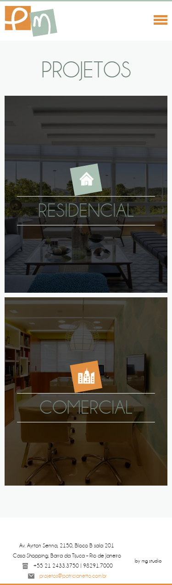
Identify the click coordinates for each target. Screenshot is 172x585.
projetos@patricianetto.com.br (73, 576)
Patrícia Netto (32, 21)
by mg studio (148, 561)
